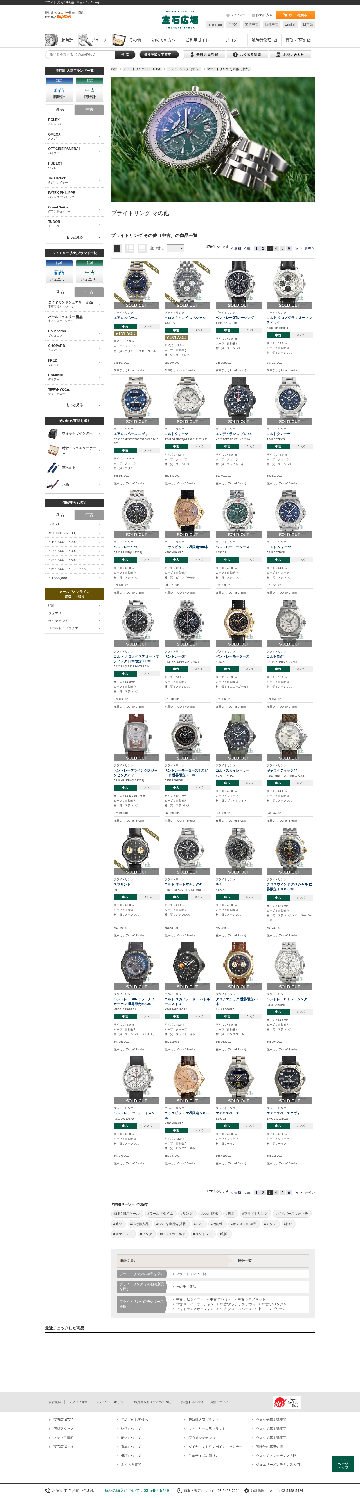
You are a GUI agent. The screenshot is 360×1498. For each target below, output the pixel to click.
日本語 (308, 24)
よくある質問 (131, 1464)
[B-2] (239, 850)
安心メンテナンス (201, 1438)
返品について (131, 1447)
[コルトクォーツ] (187, 400)
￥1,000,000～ (59, 578)
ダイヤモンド (58, 621)
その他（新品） (187, 1287)
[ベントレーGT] (187, 622)
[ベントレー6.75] (136, 513)
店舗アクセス (63, 1429)
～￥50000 (56, 524)
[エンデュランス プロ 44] (239, 400)
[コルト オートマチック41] (187, 850)
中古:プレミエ (220, 1299)
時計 (51, 605)
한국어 (233, 24)
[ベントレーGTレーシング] (239, 283)
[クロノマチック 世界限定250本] (239, 965)
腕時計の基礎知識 (269, 1447)
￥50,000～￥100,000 (65, 533)
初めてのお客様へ (134, 1420)
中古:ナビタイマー (190, 1299)
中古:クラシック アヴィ (238, 1304)
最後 (308, 248)
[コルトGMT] (289, 622)
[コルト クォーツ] (289, 513)
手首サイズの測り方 (203, 1456)
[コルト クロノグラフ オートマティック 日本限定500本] (136, 622)
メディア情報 (63, 1438)
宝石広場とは (63, 1447)
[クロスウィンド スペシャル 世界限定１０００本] (289, 850)
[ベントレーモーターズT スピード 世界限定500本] (187, 736)
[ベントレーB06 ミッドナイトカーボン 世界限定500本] (136, 965)
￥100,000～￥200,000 (66, 542)
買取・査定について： (201, 1491)
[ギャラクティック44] (289, 736)
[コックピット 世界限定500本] (187, 513)
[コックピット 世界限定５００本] (187, 1079)
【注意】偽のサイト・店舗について (204, 1402)
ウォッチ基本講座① (271, 1420)
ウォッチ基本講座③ (271, 1438)
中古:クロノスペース (235, 1309)
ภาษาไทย (215, 24)
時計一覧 (245, 1261)
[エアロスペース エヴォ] (136, 400)
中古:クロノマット (252, 1299)
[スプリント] (136, 850)
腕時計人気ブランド (203, 1420)
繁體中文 (251, 24)
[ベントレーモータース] (239, 513)
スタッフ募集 (78, 1402)
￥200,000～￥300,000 (66, 551)
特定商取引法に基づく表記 (152, 1402)
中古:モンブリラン (272, 1309)
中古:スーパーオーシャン (195, 1304)
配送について (131, 1438)
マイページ (239, 15)
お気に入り (264, 15)
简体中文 (271, 24)
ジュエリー (56, 613)
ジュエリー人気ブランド (207, 1429)
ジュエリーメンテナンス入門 (278, 1464)
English (290, 24)
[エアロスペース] (136, 283)
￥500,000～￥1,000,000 (67, 569)
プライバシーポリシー (110, 1402)
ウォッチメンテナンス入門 (276, 1456)
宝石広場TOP (63, 1420)
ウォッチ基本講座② (271, 1429)
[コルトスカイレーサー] (239, 736)
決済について (131, 1429)
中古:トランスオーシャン (195, 1309)
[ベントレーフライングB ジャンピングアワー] (136, 736)
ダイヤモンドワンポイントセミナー (215, 1447)
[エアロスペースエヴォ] (290, 1079)
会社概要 (55, 1402)
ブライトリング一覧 (191, 1274)
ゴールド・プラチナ (63, 628)
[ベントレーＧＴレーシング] (289, 965)
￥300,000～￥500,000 (66, 560)
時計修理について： (266, 1491)
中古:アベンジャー (276, 1304)
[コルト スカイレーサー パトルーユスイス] (187, 965)
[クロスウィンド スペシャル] (187, 283)
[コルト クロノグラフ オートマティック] (289, 283)
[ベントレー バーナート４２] (136, 1079)
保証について (131, 1456)
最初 (237, 248)
